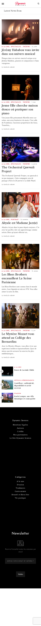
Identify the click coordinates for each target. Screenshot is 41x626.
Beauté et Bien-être (20, 495)
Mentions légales (20, 425)
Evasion (17, 393)
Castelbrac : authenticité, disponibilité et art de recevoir (24, 385)
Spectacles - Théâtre (20, 46)
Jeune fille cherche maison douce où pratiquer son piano (20, 109)
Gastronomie (20, 491)
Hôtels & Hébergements (24, 380)
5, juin (33, 330)
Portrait (15, 219)
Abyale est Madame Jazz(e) (20, 223)
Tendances (20, 488)
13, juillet (34, 46)
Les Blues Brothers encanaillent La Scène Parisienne (17, 278)
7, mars (34, 102)
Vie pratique (20, 498)
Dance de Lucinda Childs (24, 370)
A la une (6, 46)
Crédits (20, 431)
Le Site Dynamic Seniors (20, 438)
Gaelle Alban (9, 67)
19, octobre (35, 271)
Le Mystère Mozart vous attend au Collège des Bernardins (18, 337)
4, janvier (34, 164)
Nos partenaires (20, 435)
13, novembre (24, 219)
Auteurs (20, 428)
